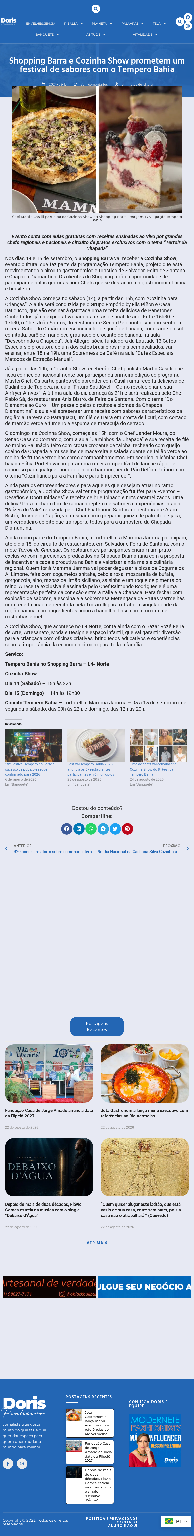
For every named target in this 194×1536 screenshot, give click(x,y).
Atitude (93, 34)
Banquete (45, 34)
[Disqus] (97, 937)
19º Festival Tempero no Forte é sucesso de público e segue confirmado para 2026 (29, 769)
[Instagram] (188, 26)
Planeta (99, 23)
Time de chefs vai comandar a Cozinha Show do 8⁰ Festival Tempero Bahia (153, 769)
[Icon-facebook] (8, 1463)
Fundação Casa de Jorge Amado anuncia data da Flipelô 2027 (98, 1452)
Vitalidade (142, 34)
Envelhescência (40, 23)
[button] (96, 9)
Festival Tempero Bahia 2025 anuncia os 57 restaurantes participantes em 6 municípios (90, 769)
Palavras (130, 23)
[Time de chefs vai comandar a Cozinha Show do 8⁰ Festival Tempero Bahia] (158, 745)
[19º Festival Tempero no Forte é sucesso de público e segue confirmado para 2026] (33, 745)
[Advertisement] (97, 1333)
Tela (157, 23)
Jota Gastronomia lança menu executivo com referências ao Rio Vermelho (97, 1423)
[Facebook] (188, 17)
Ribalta (71, 23)
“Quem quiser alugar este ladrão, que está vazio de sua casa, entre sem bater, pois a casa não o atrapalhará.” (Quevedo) (141, 1210)
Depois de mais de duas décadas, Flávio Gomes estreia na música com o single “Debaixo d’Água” (43, 1210)
